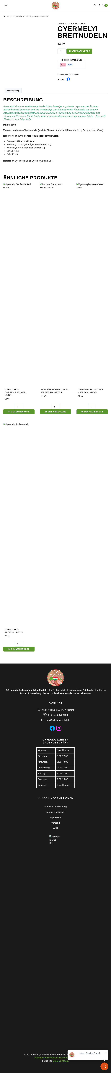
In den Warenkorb (79, 51)
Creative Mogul (60, 1061)
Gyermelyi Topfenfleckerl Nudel (16, 392)
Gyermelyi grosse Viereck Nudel (90, 391)
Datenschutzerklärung (55, 806)
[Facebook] (52, 728)
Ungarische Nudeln (72, 23)
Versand (55, 822)
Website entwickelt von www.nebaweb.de (55, 1057)
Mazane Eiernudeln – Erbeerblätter (55, 391)
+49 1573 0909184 (58, 715)
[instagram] (58, 728)
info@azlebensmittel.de (58, 720)
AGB (55, 828)
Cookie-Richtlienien (55, 812)
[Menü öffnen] (5, 5)
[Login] (99, 5)
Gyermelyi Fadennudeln (14, 631)
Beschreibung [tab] (13, 90)
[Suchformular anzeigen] (95, 5)
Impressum (55, 817)
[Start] (4, 16)
